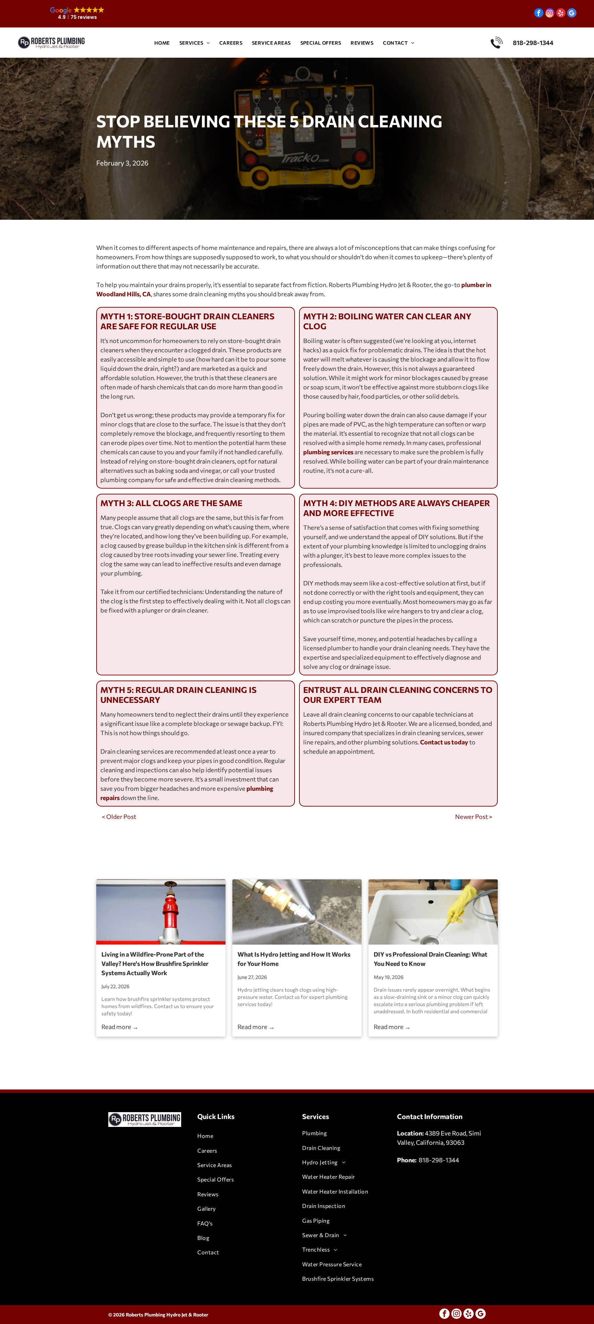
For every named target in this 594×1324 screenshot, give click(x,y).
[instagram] (549, 13)
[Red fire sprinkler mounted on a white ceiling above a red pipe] (161, 912)
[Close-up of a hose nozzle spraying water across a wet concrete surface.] (297, 912)
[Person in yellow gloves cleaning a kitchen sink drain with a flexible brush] (433, 912)
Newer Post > (473, 816)
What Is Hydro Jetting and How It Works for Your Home (294, 958)
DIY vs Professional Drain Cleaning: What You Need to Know (430, 958)
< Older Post (119, 816)
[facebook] (538, 13)
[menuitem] (162, 42)
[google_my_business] (571, 13)
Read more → (120, 1026)
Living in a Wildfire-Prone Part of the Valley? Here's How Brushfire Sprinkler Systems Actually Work (154, 963)
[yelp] (560, 13)
